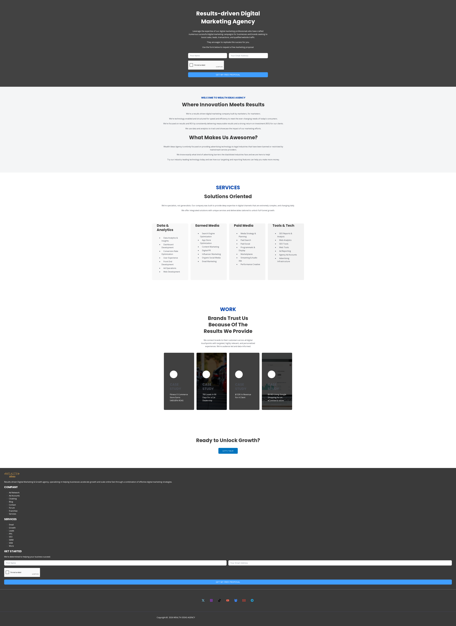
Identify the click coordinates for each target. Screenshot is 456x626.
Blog (11, 501)
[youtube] (228, 601)
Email (11, 524)
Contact (12, 505)
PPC (10, 533)
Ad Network (14, 492)
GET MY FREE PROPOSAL (228, 74)
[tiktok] (219, 601)
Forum (12, 507)
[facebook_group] (236, 601)
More (11, 546)
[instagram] (211, 601)
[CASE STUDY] (173, 374)
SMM (11, 540)
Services (12, 514)
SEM (11, 543)
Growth (12, 527)
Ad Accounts (14, 495)
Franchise (13, 511)
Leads (11, 530)
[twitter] (203, 601)
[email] (244, 601)
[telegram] (252, 601)
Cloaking (13, 498)
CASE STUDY (175, 386)
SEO (10, 536)
